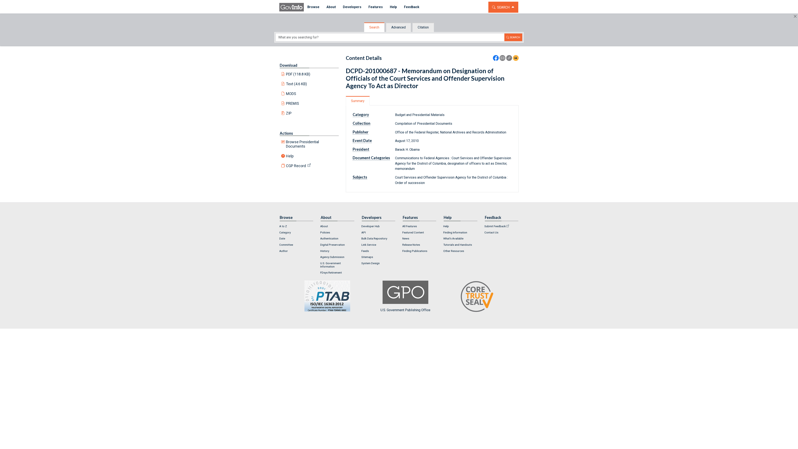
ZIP (289, 113)
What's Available (453, 238)
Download (288, 65)
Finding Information (455, 232)
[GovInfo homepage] (291, 7)
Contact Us (491, 232)
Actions (286, 133)
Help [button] (393, 7)
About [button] (331, 7)
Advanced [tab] (398, 27)
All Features (409, 226)
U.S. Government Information (330, 265)
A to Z (283, 226)
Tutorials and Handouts (457, 244)
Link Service (368, 244)
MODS (291, 93)
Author (283, 251)
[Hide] (795, 16)
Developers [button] (352, 7)
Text (296, 84)
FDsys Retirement (331, 272)
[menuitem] (313, 7)
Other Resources (453, 251)
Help (290, 156)
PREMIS (292, 103)
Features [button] (375, 7)
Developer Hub (370, 226)
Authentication (329, 238)
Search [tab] (374, 27)
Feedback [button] (411, 7)
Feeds (365, 251)
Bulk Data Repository (374, 238)
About (324, 226)
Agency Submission (332, 257)
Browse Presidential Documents (302, 144)
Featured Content (413, 232)
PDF (298, 74)
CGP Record (296, 166)
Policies (325, 232)
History (324, 251)
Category (285, 232)
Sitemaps (367, 257)
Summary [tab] (358, 101)
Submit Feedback (495, 226)
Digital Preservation (332, 244)
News (405, 238)
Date (282, 238)
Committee (286, 244)
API (363, 232)
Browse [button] (313, 7)
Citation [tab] (423, 27)
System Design (370, 263)
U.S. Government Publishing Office (405, 310)
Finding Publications (414, 251)
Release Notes (411, 244)
